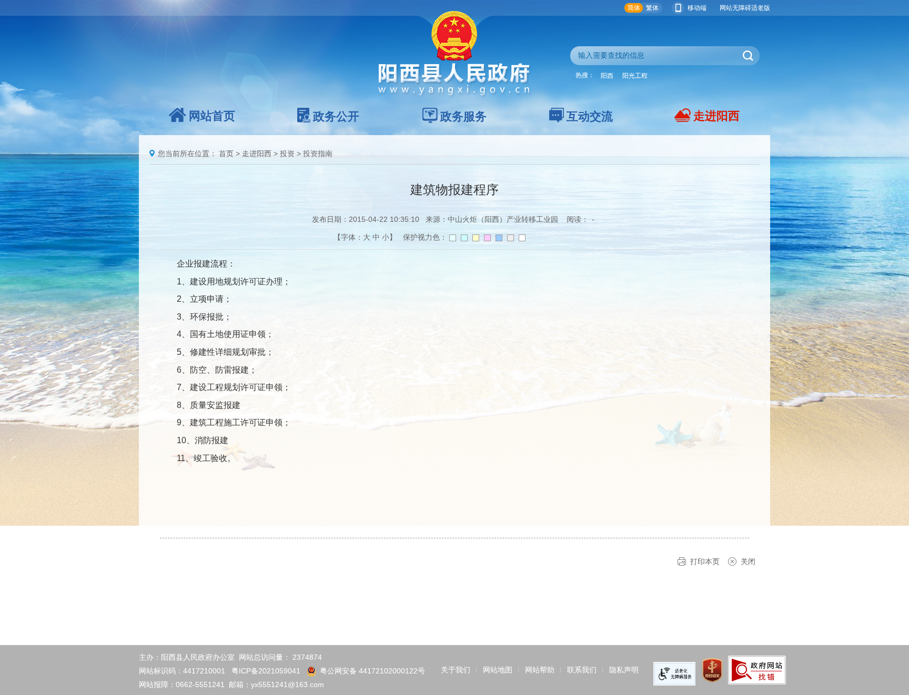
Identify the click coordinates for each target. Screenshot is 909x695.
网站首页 (212, 115)
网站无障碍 (735, 8)
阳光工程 (635, 75)
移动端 (697, 8)
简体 (634, 8)
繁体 (652, 8)
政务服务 (463, 116)
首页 (226, 153)
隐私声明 (624, 670)
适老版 (760, 8)
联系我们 (582, 670)
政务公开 (336, 116)
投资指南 (317, 153)
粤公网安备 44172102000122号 (372, 671)
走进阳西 (716, 115)
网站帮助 (539, 670)
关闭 (748, 561)
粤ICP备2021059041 (265, 671)
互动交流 (590, 116)
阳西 (607, 75)
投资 (287, 153)
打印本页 (705, 561)
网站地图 (497, 670)
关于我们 (455, 670)
